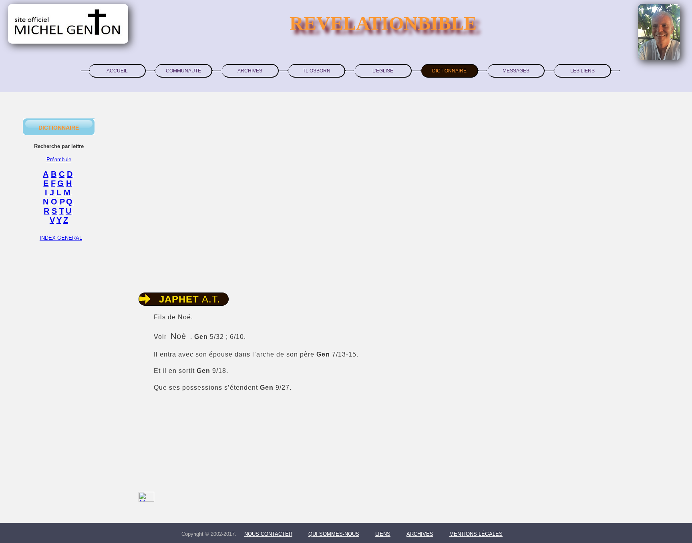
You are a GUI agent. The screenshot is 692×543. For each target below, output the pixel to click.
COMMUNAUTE (183, 71)
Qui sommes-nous (333, 534)
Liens (382, 534)
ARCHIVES (249, 71)
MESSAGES (516, 71)
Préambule (58, 159)
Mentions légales (476, 534)
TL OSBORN (316, 71)
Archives (419, 534)
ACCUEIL (117, 71)
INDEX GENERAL (61, 238)
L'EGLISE (382, 71)
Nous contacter (268, 534)
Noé (178, 336)
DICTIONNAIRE (449, 71)
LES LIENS (582, 71)
